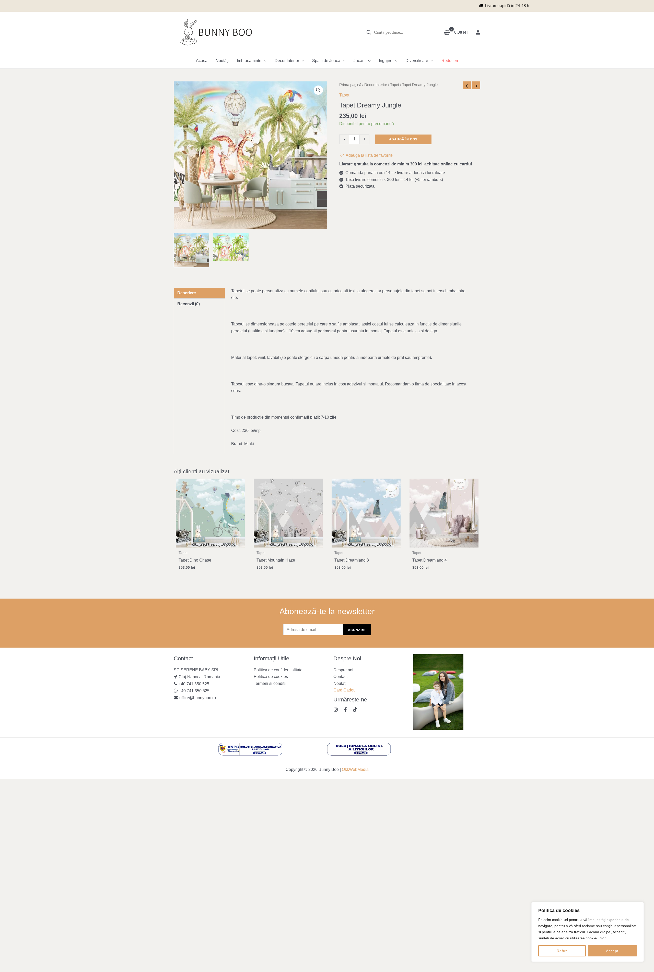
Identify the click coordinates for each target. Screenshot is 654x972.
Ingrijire (385, 60)
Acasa (201, 60)
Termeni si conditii (270, 683)
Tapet (394, 85)
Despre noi (343, 670)
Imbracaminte (249, 60)
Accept (612, 951)
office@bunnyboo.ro (197, 698)
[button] (318, 90)
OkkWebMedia (355, 769)
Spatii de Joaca (326, 60)
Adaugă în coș (403, 139)
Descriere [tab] (186, 293)
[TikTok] (355, 709)
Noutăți (222, 60)
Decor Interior (287, 60)
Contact (340, 676)
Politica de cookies (271, 676)
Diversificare (416, 60)
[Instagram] (335, 709)
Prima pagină (350, 85)
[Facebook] (345, 709)
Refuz (562, 951)
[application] (263, 60)
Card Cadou (344, 690)
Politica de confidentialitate (278, 670)
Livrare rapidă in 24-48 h (330, 6)
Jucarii (360, 60)
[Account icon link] (478, 32)
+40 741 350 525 (194, 684)
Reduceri (449, 60)
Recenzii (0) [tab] (188, 304)
